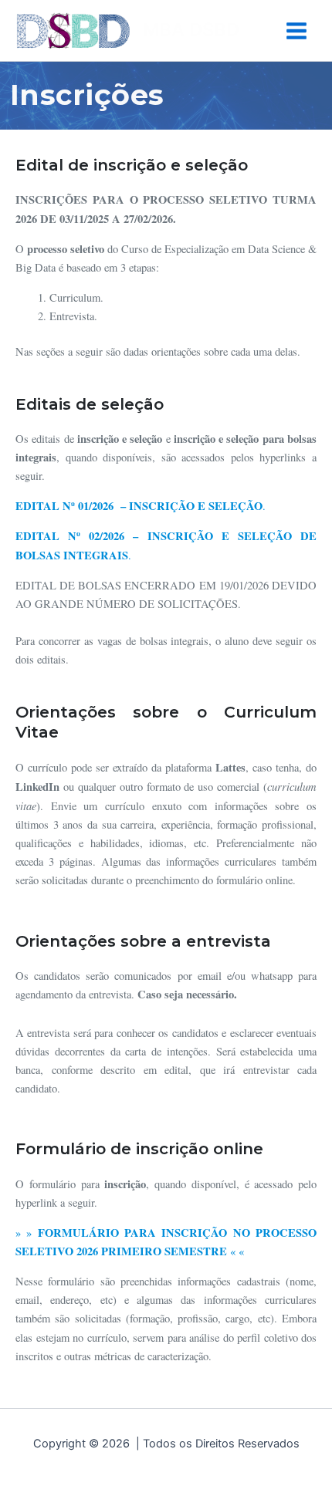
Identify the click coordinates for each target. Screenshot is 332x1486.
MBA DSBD (191, 30)
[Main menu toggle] (296, 31)
